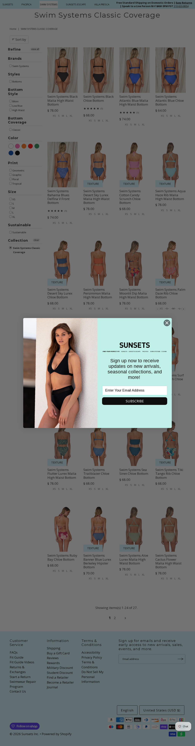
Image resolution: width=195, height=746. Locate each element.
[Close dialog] (167, 323)
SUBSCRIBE (135, 401)
